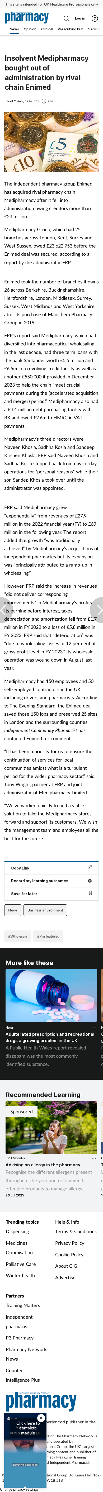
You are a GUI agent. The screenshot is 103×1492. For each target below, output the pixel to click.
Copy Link (20, 868)
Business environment (45, 910)
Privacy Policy (69, 1243)
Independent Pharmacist (70, 1462)
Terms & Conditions (76, 1231)
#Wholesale (17, 936)
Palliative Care (21, 1264)
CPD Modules (15, 1158)
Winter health (20, 1275)
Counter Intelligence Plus (23, 1375)
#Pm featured (48, 936)
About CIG (66, 1266)
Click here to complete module (28, 1427)
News (12, 910)
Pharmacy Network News (26, 1354)
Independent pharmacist (19, 1321)
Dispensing (17, 1231)
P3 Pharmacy (20, 1338)
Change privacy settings (19, 1489)
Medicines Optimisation (19, 1247)
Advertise (65, 1277)
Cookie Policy (69, 1254)
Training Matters (23, 1305)
